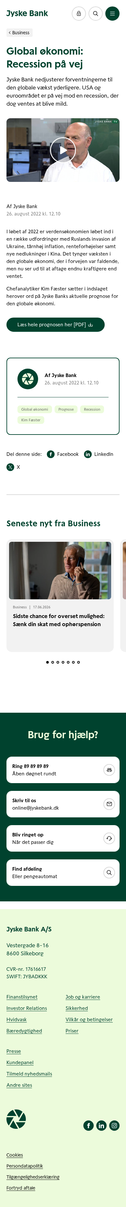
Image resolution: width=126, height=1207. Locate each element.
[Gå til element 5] (68, 662)
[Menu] (112, 13)
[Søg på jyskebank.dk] (96, 13)
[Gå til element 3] (58, 662)
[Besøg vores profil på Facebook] (88, 1125)
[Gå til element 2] (52, 662)
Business (20, 33)
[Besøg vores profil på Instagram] (114, 1125)
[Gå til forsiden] (27, 13)
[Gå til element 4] (63, 662)
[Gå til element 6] (73, 662)
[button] (79, 13)
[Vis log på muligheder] (79, 13)
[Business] (9, 32)
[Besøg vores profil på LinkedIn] (101, 1125)
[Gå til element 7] (78, 662)
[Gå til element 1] (47, 662)
